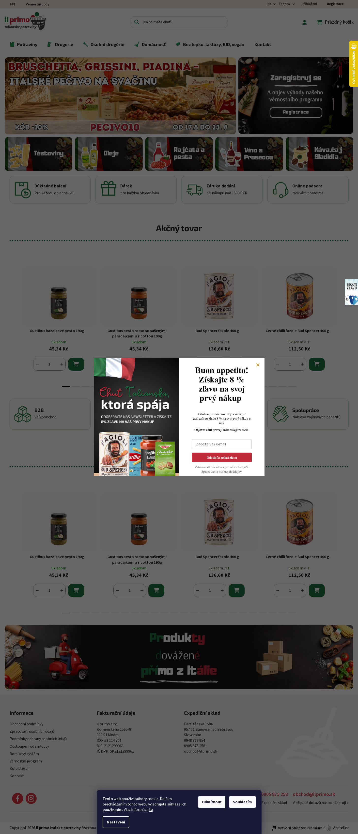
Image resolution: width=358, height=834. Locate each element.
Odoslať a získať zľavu (222, 457)
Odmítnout (212, 802)
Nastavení (116, 822)
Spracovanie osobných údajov (222, 471)
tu (151, 809)
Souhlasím (242, 802)
